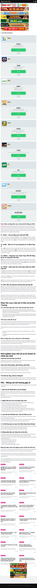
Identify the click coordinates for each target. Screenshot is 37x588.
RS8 (8, 184)
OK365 (9, 122)
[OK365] (4, 126)
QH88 (8, 58)
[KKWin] (4, 106)
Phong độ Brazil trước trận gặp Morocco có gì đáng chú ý (8, 493)
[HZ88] (4, 148)
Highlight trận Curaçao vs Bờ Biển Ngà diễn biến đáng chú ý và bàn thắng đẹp (8, 468)
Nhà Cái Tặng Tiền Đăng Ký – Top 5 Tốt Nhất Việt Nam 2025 (9, 533)
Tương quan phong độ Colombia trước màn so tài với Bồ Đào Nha (8, 481)
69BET (9, 80)
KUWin (9, 38)
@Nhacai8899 (28, 585)
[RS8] (4, 188)
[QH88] (4, 62)
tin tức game (3, 464)
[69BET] (4, 84)
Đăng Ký (18, 49)
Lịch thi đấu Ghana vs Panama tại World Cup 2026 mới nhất (27, 468)
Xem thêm (18, 52)
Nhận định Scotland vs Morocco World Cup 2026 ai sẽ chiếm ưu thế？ (8, 520)
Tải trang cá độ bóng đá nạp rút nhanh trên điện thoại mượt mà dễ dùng (27, 559)
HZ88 (8, 144)
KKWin (8, 102)
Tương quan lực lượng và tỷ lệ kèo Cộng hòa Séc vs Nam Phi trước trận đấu (9, 507)
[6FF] (4, 168)
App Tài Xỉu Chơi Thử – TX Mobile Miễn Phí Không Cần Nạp (27, 533)
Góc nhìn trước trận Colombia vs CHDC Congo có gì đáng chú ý (26, 506)
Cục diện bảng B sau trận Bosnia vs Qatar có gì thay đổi (27, 481)
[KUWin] (4, 42)
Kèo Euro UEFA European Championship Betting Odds (25, 545)
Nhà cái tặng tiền (4, 226)
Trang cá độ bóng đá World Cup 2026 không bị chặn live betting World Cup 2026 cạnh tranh (8, 559)
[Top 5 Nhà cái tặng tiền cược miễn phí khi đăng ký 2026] (5, 1)
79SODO (9, 205)
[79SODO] (4, 209)
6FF (8, 164)
